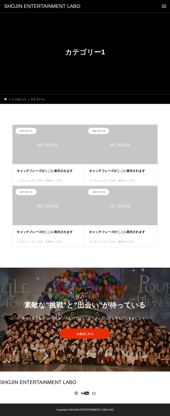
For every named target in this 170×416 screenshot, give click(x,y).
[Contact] (94, 393)
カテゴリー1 (26, 131)
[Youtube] (85, 393)
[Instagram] (76, 393)
